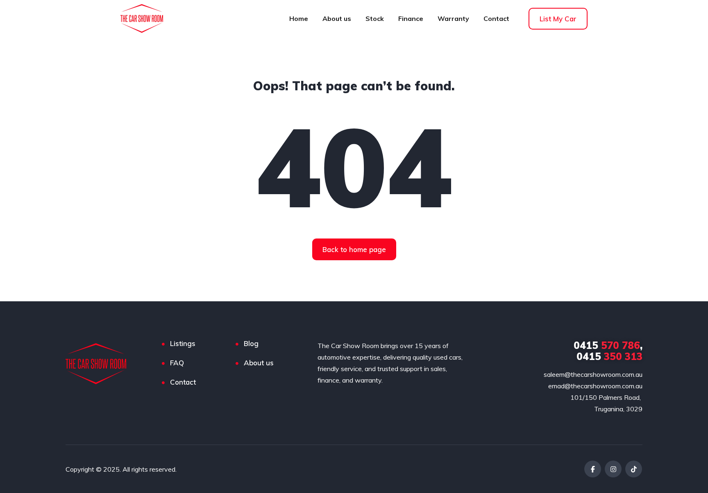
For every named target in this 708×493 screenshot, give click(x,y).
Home (298, 18)
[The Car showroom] (99, 363)
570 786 (607, 345)
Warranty (453, 18)
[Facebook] (592, 469)
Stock (374, 18)
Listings (182, 343)
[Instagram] (613, 469)
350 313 (609, 356)
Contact (496, 18)
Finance (410, 18)
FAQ (177, 362)
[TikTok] (633, 469)
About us (336, 18)
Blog (251, 343)
